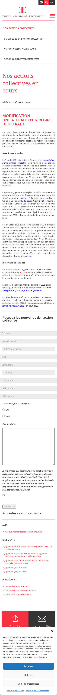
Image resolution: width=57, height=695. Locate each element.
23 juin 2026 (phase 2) (31, 290)
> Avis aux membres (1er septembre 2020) (22, 531)
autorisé (23, 272)
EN (51, 2)
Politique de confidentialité (37, 690)
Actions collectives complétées (21, 59)
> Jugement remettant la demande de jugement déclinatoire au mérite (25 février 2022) (25, 555)
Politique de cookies (15, 690)
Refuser (28, 675)
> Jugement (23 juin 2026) (14, 571)
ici (30, 255)
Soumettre (9, 506)
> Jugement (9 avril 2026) (14, 567)
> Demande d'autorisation (15, 586)
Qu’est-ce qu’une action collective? (23, 38)
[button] (52, 631)
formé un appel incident (13, 305)
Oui (7, 409)
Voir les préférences (28, 683)
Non (8, 415)
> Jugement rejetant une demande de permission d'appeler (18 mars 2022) (26, 562)
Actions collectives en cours (20, 48)
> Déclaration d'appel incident (17, 594)
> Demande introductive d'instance (19, 590)
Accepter (28, 666)
